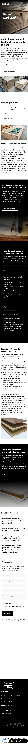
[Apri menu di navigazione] (25, 3)
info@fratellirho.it (8, 701)
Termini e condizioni (16, 621)
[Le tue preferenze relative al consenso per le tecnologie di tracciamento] (2, 741)
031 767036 (7, 698)
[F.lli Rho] (5, 3)
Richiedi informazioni (9, 71)
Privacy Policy (22, 619)
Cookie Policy (7, 725)
